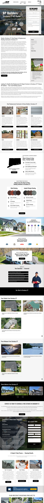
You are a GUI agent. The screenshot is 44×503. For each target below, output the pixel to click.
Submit (33, 31)
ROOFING (3, 116)
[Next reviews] (40, 228)
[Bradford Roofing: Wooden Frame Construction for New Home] (36, 130)
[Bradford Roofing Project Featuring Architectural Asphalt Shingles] (7, 106)
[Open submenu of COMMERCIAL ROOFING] (41, 42)
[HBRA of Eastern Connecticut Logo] (19, 27)
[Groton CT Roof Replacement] (8, 386)
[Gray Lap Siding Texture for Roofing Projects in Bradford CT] (36, 106)
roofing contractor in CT (17, 57)
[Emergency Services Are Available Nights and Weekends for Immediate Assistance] (11, 306)
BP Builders (35, 407)
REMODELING (18, 116)
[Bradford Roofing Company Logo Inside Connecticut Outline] (14, 27)
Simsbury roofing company (12, 41)
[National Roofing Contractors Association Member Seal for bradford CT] (21, 22)
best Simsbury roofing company (19, 69)
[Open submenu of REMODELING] (41, 44)
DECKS (3, 139)
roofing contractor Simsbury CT (13, 50)
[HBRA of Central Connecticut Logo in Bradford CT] (9, 27)
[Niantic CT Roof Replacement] (27, 497)
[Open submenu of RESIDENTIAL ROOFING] (41, 41)
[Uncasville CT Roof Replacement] (17, 497)
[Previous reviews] (27, 228)
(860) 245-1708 (39, 1)
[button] (18, 272)
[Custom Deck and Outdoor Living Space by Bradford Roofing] (7, 130)
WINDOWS (17, 139)
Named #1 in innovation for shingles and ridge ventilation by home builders (37, 78)
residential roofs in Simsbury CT (17, 406)
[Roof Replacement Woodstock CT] (6, 497)
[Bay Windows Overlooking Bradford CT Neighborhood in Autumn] (22, 130)
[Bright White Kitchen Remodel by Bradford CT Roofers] (22, 106)
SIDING (32, 116)
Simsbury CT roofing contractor (24, 407)
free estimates (23, 410)
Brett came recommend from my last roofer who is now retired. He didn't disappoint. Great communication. (38, 229)
